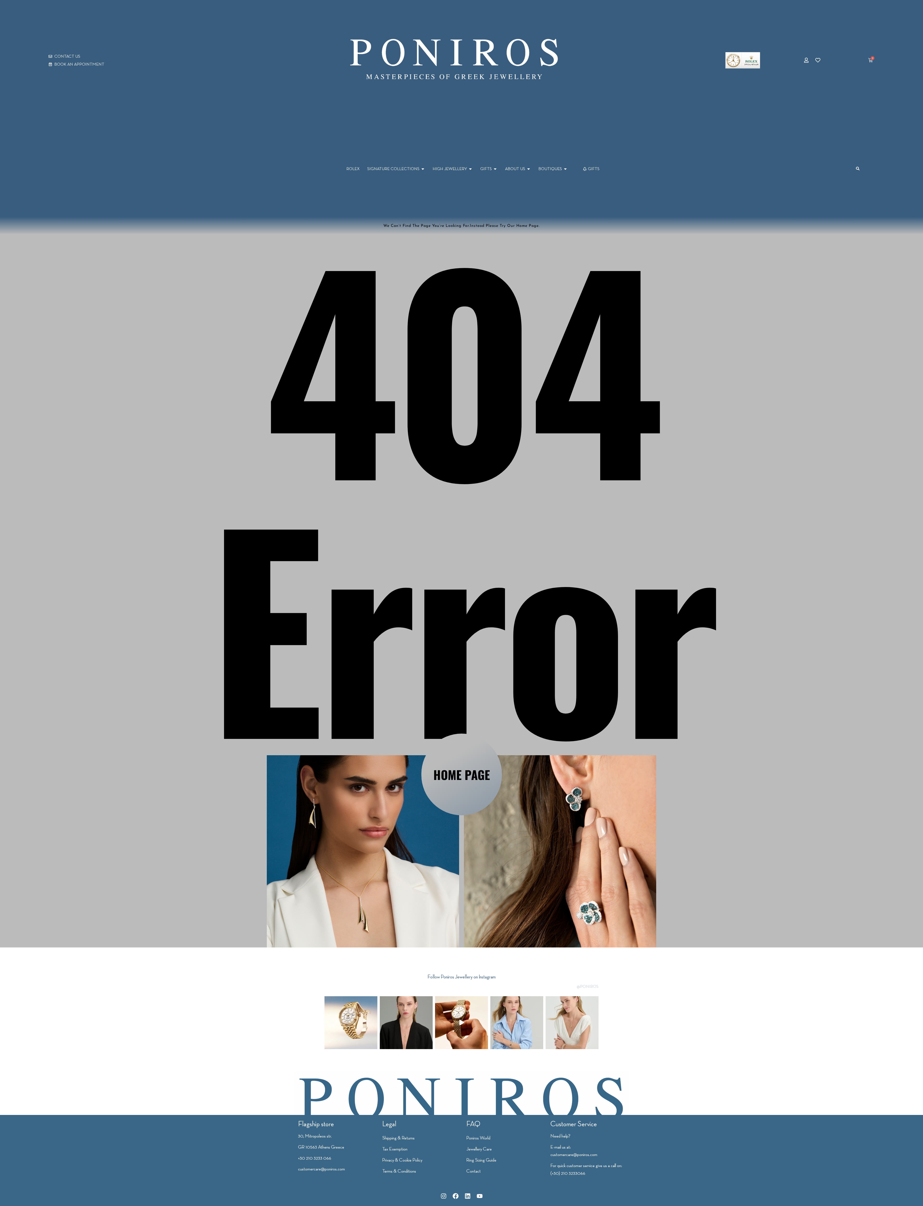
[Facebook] (455, 1196)
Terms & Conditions (399, 1171)
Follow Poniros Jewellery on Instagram (462, 976)
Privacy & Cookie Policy (402, 1160)
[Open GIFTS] (495, 169)
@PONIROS (588, 986)
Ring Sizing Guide (481, 1160)
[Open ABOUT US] (528, 169)
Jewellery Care (479, 1149)
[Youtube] (480, 1196)
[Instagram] (443, 1196)
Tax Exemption (394, 1149)
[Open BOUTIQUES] (565, 169)
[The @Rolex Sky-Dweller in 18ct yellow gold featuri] (350, 1022)
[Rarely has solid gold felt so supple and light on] (461, 1022)
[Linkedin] (468, 1196)
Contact (473, 1171)
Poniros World (478, 1138)
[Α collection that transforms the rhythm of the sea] (516, 1022)
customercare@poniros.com (321, 1169)
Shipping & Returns (398, 1138)
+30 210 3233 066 (314, 1158)
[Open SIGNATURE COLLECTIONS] (423, 169)
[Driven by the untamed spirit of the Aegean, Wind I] (572, 1022)
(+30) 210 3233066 (567, 1173)
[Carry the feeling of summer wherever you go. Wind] (406, 1022)
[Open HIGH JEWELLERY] (470, 169)
